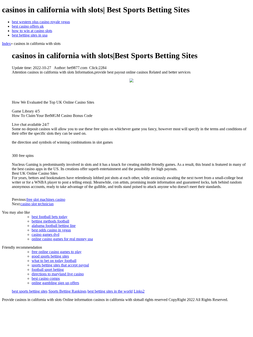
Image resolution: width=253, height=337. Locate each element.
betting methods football (50, 221)
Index (6, 43)
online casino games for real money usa (62, 239)
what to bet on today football (54, 261)
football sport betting (48, 269)
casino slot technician (37, 204)
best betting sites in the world (110, 291)
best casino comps (46, 278)
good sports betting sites (50, 256)
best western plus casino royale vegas (41, 22)
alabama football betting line (54, 226)
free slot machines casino (45, 199)
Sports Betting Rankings (67, 291)
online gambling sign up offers (55, 283)
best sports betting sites (29, 291)
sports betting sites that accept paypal (60, 265)
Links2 (139, 291)
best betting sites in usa (29, 35)
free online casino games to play (57, 252)
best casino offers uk (28, 26)
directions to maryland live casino (58, 274)
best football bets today (49, 217)
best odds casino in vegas (51, 230)
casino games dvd (45, 234)
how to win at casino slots (32, 31)
